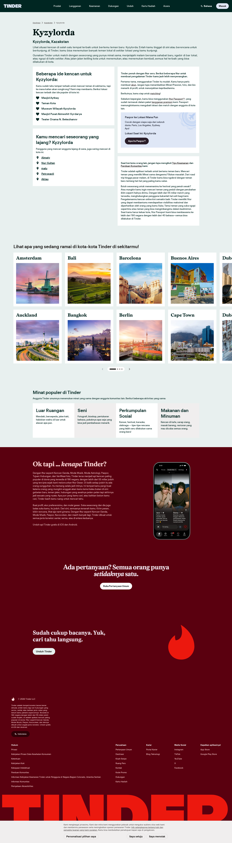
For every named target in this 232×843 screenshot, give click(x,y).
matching (155, 93)
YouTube (178, 758)
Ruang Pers (121, 763)
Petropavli (47, 173)
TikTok (177, 754)
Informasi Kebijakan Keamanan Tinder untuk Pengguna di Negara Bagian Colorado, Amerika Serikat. (56, 777)
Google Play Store (208, 754)
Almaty (45, 157)
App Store (205, 749)
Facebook (178, 767)
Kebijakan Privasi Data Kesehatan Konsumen (31, 754)
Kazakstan (48, 23)
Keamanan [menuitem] (94, 6)
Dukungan (120, 777)
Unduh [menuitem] (130, 6)
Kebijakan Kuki (18, 763)
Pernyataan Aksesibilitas (22, 786)
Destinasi (36, 23)
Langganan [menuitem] (75, 6)
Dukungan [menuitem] (113, 6)
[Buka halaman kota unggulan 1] (113, 369)
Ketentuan (15, 758)
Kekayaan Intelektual (20, 767)
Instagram (178, 749)
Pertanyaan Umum (124, 749)
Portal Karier (151, 749)
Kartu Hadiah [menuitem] (148, 6)
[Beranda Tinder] (12, 6)
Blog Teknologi (153, 754)
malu (44, 168)
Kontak (119, 767)
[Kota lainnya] (129, 369)
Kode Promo (121, 772)
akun (133, 85)
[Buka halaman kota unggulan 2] (117, 369)
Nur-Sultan (48, 163)
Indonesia (22, 734)
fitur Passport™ (177, 99)
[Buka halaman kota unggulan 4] (121, 369)
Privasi (14, 749)
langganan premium (162, 102)
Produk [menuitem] (57, 6)
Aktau (44, 179)
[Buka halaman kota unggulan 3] (119, 369)
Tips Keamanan (180, 163)
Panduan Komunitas (131, 166)
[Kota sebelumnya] (102, 369)
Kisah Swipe (121, 758)
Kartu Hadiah (121, 781)
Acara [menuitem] (166, 6)
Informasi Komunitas (20, 781)
